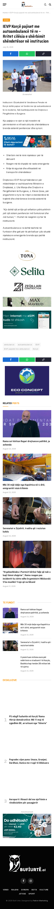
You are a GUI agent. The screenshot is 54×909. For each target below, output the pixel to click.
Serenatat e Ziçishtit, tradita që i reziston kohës (24, 530)
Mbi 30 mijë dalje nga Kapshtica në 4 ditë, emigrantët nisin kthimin (24, 486)
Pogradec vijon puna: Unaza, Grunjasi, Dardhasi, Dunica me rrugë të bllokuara (29, 761)
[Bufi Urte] (27, 4)
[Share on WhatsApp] (27, 53)
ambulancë (9, 344)
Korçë (35, 349)
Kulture (44, 890)
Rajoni (14, 890)
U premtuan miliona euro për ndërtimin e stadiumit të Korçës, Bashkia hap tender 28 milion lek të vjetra (35, 661)
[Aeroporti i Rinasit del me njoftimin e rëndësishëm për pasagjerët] (27, 781)
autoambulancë (25, 344)
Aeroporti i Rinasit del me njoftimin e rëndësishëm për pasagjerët (28, 801)
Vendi (6, 20)
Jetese (22, 894)
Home (5, 13)
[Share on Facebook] (10, 53)
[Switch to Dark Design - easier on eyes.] (45, 4)
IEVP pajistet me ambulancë (16, 349)
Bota (34, 890)
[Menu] (4, 4)
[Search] (49, 4)
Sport (32, 894)
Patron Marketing (40, 900)
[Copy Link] (43, 53)
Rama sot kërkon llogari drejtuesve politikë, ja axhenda (26, 442)
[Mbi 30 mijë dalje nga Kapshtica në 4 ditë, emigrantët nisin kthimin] (27, 467)
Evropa (25, 890)
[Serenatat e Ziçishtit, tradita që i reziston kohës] (27, 510)
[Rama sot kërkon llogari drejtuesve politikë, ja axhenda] (27, 423)
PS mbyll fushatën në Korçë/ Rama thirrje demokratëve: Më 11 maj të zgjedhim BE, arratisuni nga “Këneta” (28, 719)
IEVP (38, 344)
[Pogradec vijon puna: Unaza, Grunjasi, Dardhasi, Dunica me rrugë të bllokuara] (27, 742)
